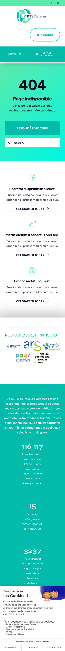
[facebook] (51, 3)
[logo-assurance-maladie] (13, 343)
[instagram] (57, 3)
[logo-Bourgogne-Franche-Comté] (42, 352)
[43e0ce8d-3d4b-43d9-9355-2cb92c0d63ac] (22, 354)
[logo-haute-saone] (51, 344)
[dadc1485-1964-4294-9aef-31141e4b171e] (32, 342)
